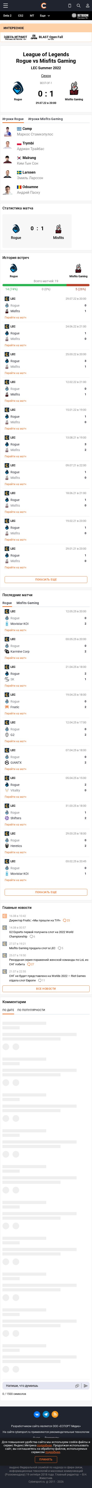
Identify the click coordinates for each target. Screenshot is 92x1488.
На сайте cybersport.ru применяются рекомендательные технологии (46, 1432)
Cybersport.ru (37, 1481)
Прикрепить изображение (76, 1385)
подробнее (44, 1445)
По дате (8, 1010)
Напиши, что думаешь (22, 1385)
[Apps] (69, 5)
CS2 (20, 15)
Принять (46, 1459)
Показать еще (46, 579)
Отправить (85, 1385)
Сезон (46, 76)
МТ (32, 15)
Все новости (46, 988)
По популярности (31, 1010)
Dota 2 (7, 15)
